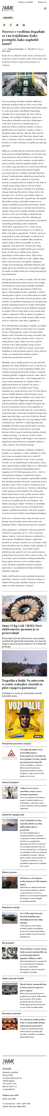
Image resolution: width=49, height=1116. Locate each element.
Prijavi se (42, 2)
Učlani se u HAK (25, 2)
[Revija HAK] (8, 8)
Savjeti (7, 18)
